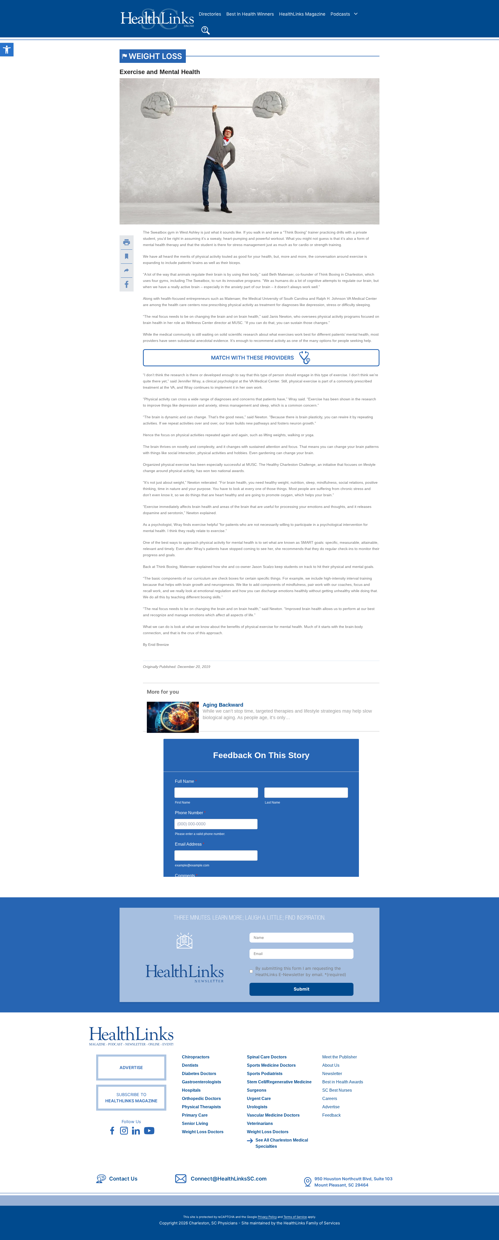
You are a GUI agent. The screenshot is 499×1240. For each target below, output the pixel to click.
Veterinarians (260, 1123)
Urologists (257, 1107)
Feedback (331, 1115)
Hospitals (191, 1090)
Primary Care (195, 1115)
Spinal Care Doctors (267, 1057)
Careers (329, 1098)
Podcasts (340, 14)
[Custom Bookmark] (127, 256)
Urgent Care (259, 1098)
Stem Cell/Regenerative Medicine (279, 1082)
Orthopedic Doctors (201, 1098)
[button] (205, 29)
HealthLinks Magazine (302, 14)
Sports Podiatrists (265, 1073)
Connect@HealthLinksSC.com (229, 1179)
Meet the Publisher (339, 1057)
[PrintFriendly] (127, 242)
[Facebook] (127, 284)
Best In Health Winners (250, 14)
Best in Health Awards (342, 1082)
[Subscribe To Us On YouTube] (149, 1131)
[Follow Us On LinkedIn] (136, 1131)
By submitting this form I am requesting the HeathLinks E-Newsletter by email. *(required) (300, 971)
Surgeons (256, 1090)
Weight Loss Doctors (203, 1132)
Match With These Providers (252, 358)
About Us (330, 1065)
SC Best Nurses (337, 1090)
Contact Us (123, 1179)
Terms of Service (295, 1217)
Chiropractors (195, 1057)
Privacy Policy (267, 1217)
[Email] (127, 270)
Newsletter (332, 1073)
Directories (210, 14)
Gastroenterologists (201, 1082)
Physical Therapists (201, 1107)
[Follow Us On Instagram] (124, 1131)
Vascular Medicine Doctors (273, 1115)
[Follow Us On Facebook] (112, 1131)
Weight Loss (155, 56)
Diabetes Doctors (199, 1073)
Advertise (131, 1067)
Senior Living (195, 1123)
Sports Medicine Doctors (271, 1065)
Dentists (190, 1065)
